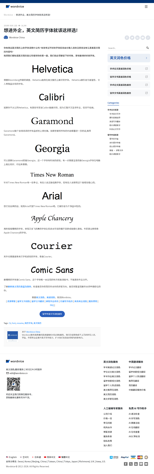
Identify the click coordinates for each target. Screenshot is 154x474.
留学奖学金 (114, 138)
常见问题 (107, 422)
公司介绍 (107, 413)
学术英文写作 (114, 113)
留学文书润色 (23, 301)
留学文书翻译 (38, 301)
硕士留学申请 (114, 146)
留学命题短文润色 (111, 380)
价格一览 (107, 418)
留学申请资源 (113, 134)
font (14, 323)
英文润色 (40, 297)
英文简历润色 (109, 394)
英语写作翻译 (114, 121)
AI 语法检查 (134, 413)
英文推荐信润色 (110, 389)
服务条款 (107, 436)
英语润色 (51, 297)
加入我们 (107, 445)
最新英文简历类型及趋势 (19, 286)
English (13, 457)
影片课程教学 (114, 125)
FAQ (52, 305)
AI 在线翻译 (134, 427)
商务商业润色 (80, 301)
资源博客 (11, 301)
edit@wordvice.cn (19, 373)
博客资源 (107, 431)
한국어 (26, 457)
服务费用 (93, 301)
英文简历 (37, 323)
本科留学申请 (114, 142)
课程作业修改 (52, 301)
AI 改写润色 (134, 418)
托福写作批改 (66, 301)
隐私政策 (107, 440)
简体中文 (51, 457)
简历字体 (28, 323)
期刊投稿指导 (114, 117)
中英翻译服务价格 (137, 389)
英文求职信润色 (110, 398)
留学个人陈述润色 (111, 385)
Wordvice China (33, 331)
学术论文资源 (113, 109)
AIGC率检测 (134, 436)
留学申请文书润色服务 (52, 313)
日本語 (38, 457)
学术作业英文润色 (111, 376)
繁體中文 (65, 457)
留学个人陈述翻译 (137, 376)
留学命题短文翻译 (137, 371)
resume (20, 323)
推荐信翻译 (134, 380)
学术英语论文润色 (111, 367)
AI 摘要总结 (134, 422)
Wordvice (8, 14)
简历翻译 (133, 385)
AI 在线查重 (134, 431)
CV (10, 323)
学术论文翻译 (135, 367)
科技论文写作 (114, 129)
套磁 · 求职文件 (116, 150)
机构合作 (107, 427)
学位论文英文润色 (111, 371)
